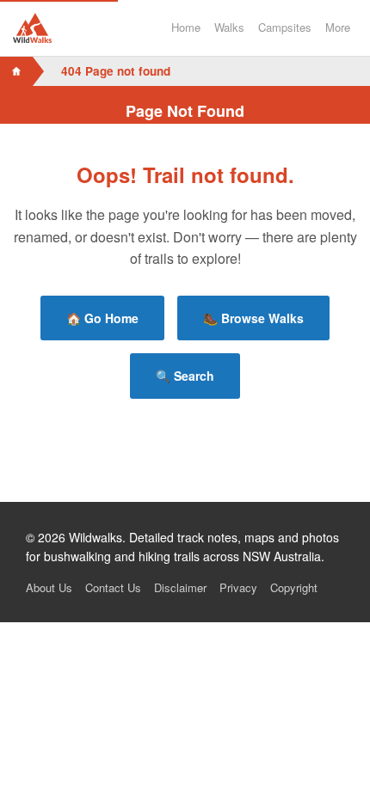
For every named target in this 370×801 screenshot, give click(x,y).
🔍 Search (185, 375)
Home (185, 27)
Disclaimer (180, 587)
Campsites (284, 27)
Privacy (238, 587)
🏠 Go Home (102, 318)
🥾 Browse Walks (253, 318)
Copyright (294, 587)
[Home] (16, 71)
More (337, 27)
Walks (229, 27)
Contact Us (113, 587)
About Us (49, 587)
